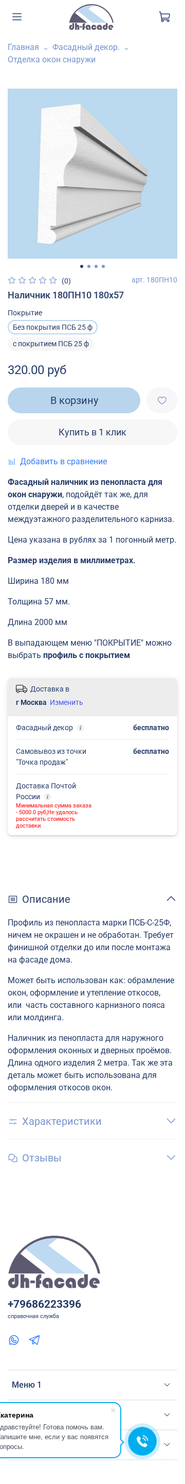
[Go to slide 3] (96, 266)
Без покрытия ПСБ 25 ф (52, 327)
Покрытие (25, 313)
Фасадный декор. (86, 47)
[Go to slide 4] (103, 266)
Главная (23, 47)
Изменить (66, 702)
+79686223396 (44, 1304)
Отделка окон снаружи (52, 59)
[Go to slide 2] (88, 266)
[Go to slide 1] (81, 266)
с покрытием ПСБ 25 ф (51, 344)
